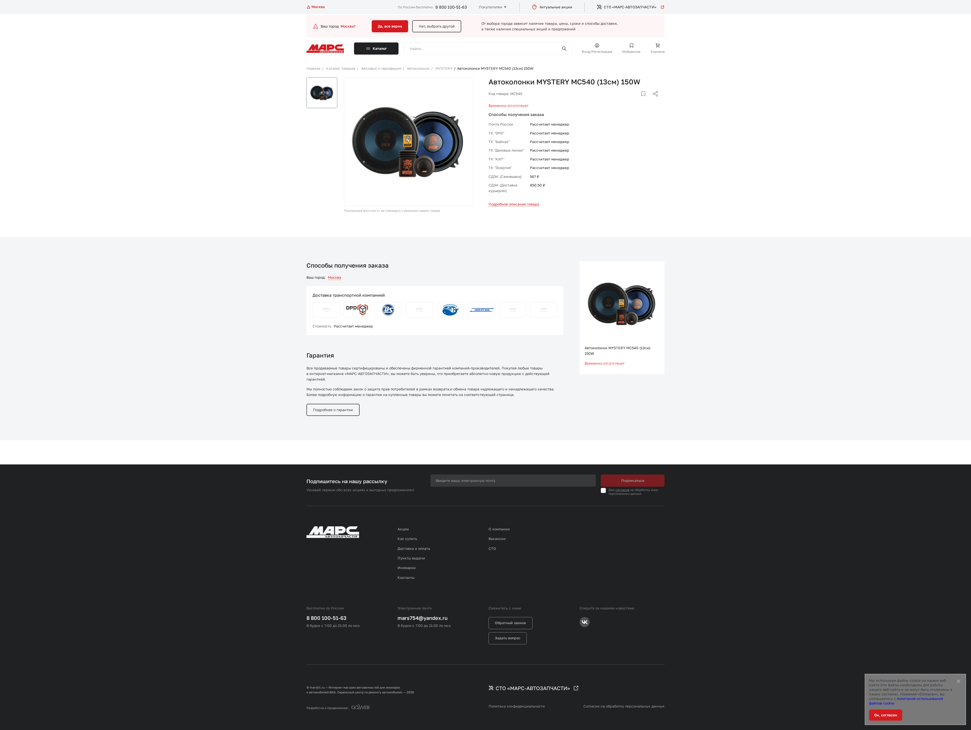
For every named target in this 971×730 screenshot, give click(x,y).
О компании (499, 529)
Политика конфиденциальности (517, 706)
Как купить (407, 538)
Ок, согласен (885, 715)
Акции (403, 529)
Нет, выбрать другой (437, 26)
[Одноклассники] (646, 100)
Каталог (380, 48)
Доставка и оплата (414, 548)
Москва (334, 277)
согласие (622, 490)
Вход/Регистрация (597, 52)
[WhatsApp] (654, 100)
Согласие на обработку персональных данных (624, 706)
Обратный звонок (510, 623)
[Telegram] (629, 100)
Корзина (658, 52)
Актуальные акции (556, 7)
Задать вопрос (507, 638)
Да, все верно (390, 26)
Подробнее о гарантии (333, 410)
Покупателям (490, 7)
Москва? (348, 26)
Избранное (631, 52)
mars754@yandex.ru (423, 618)
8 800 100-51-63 (451, 7)
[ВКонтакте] (637, 100)
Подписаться (632, 480)
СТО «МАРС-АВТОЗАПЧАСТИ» (630, 7)
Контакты (406, 577)
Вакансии (497, 538)
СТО (492, 548)
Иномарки (407, 568)
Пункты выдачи (411, 558)
